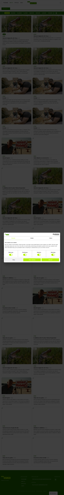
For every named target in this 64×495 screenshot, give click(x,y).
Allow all (50, 259)
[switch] (25, 255)
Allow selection (32, 259)
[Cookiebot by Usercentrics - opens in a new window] (53, 234)
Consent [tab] (13, 238)
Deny (14, 259)
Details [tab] (32, 238)
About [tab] (50, 238)
